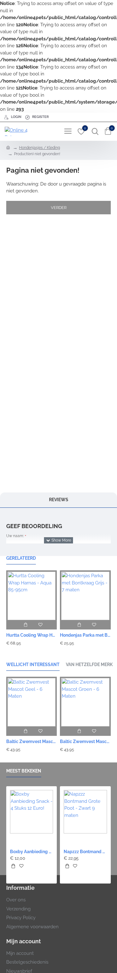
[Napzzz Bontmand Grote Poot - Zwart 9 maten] (85, 811)
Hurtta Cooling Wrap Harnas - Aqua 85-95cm (31, 635)
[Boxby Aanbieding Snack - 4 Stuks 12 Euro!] (31, 811)
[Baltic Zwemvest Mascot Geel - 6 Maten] (31, 701)
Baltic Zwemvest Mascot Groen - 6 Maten (85, 741)
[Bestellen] (25, 624)
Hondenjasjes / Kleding (39, 147)
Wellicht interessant (33, 664)
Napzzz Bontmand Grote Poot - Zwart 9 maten (85, 851)
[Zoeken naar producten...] (93, 131)
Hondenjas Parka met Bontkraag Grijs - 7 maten (85, 635)
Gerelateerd (21, 558)
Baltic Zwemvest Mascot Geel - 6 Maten (31, 741)
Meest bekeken (23, 770)
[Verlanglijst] (40, 624)
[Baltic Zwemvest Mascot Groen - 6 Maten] (85, 701)
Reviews (58, 499)
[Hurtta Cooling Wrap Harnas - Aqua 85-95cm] (31, 595)
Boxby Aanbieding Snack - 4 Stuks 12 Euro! (31, 851)
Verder (58, 207)
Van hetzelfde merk (89, 664)
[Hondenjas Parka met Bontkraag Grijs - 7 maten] (85, 595)
